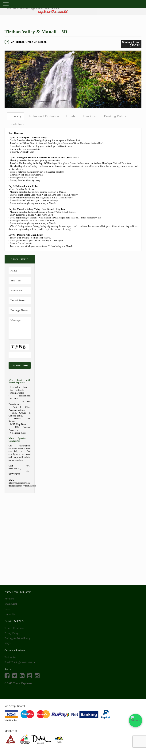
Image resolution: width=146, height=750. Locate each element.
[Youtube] (29, 676)
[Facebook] (7, 676)
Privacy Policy (11, 633)
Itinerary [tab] (15, 116)
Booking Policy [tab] (115, 116)
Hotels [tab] (70, 116)
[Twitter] (14, 676)
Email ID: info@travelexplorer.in (20, 662)
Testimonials (10, 657)
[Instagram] (37, 676)
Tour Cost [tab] (90, 116)
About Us (9, 598)
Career (8, 609)
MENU (15, 5)
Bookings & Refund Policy (17, 638)
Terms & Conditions (14, 628)
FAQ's (8, 643)
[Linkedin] (22, 676)
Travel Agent (11, 604)
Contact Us (10, 614)
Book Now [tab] (17, 124)
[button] (6, 3)
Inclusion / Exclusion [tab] (44, 116)
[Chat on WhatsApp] (135, 720)
